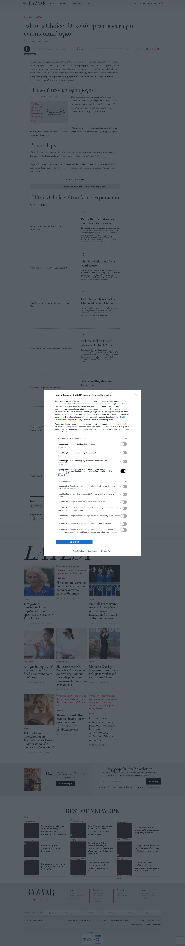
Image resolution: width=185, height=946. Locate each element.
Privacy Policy (106, 551)
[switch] (123, 444)
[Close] (136, 395)
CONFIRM (74, 542)
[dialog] (92, 473)
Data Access (92, 551)
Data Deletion (78, 551)
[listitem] (92, 438)
